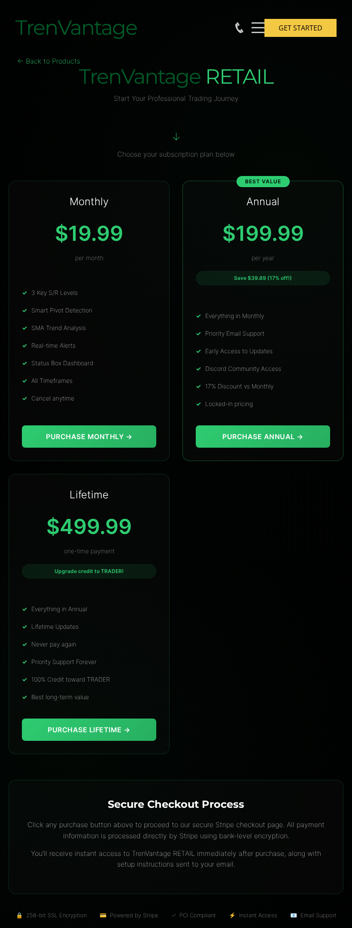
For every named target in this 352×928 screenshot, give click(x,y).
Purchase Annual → (262, 436)
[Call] (239, 27)
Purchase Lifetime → (89, 729)
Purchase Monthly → (89, 436)
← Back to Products (48, 61)
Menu (258, 23)
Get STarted (300, 28)
